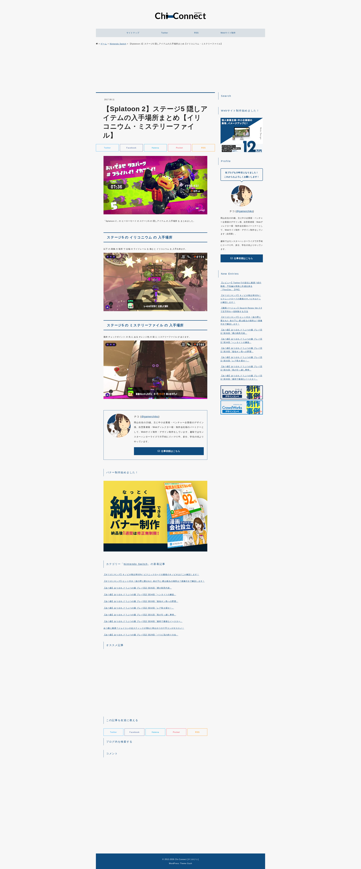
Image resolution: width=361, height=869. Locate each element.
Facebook (131, 148)
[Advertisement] (180, 69)
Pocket (179, 148)
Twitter (164, 33)
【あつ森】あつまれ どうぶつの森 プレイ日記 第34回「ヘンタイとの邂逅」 (140, 594)
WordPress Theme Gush (180, 863)
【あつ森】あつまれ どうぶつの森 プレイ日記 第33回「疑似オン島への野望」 (141, 601)
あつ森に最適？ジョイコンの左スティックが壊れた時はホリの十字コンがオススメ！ (144, 628)
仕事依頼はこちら (170, 451)
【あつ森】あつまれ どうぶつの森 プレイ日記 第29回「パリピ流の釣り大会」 (141, 635)
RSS (196, 33)
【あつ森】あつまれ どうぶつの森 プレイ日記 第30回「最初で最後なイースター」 (143, 621)
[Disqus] (155, 795)
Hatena (155, 148)
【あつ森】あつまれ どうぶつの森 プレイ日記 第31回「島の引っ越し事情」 (140, 615)
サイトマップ (132, 33)
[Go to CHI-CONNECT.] (97, 44)
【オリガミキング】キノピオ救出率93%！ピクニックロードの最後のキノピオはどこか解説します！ (151, 574)
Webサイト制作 (228, 33)
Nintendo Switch (136, 564)
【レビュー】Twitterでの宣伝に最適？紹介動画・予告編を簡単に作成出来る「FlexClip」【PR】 (241, 286)
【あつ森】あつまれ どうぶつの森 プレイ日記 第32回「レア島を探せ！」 (139, 608)
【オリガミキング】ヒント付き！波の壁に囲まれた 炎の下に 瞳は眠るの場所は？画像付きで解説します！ (154, 581)
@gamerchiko (150, 416)
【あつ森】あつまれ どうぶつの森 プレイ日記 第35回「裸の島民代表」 (138, 588)
